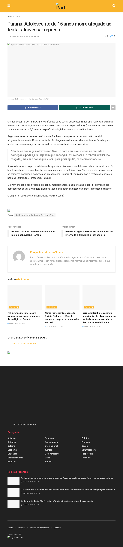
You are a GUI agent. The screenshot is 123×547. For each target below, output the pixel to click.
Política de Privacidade (39, 528)
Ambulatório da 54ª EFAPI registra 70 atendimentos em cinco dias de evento (57, 501)
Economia (12, 450)
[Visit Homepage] (61, 6)
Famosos (49, 438)
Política (85, 438)
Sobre (10, 528)
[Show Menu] (9, 6)
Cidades (12, 442)
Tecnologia (87, 454)
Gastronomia (51, 442)
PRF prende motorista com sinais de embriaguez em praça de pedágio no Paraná (24, 316)
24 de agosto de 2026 (17, 323)
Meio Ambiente (52, 454)
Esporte (11, 461)
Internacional (51, 446)
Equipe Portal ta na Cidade (46, 252)
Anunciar (21, 528)
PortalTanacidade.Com (25, 343)
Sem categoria (88, 450)
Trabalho (86, 457)
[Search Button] (114, 6)
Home (10, 16)
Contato (57, 528)
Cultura (11, 446)
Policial (18, 16)
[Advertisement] (62, 396)
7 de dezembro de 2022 (18, 36)
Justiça (48, 450)
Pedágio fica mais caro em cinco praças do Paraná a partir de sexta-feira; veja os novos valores (67, 478)
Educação (12, 454)
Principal (85, 442)
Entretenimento (15, 457)
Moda (47, 457)
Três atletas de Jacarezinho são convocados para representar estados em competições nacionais (68, 489)
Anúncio (12, 438)
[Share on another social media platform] (113, 107)
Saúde (84, 446)
